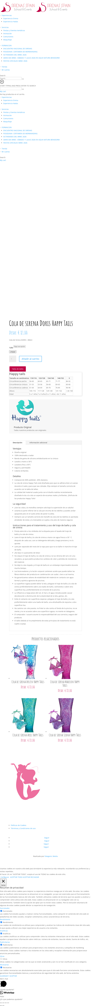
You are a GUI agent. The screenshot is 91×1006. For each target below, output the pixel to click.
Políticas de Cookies (18, 825)
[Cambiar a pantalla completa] (6, 1002)
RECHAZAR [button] (35, 877)
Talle (11, 348)
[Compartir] (3, 1002)
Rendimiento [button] (5, 919)
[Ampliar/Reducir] (8, 1002)
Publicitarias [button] (5, 942)
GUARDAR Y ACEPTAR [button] (8, 976)
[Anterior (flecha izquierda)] (1, 1005)
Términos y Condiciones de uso (23, 828)
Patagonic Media (51, 856)
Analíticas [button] (4, 931)
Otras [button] (2, 956)
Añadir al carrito (30, 358)
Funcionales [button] (4, 908)
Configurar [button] (5, 877)
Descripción (17, 442)
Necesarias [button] (4, 965)
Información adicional (38, 442)
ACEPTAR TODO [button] (16, 877)
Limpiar (12, 352)
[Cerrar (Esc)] (1, 1002)
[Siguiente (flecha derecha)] (3, 1005)
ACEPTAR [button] (26, 877)
